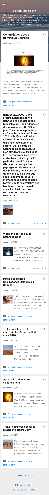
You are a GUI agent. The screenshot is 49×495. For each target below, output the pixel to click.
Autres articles (24, 475)
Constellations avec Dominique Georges (16, 36)
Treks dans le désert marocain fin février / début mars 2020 (19, 332)
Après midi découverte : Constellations (17, 381)
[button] (44, 35)
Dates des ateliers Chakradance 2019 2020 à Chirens (18, 282)
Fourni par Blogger (26, 485)
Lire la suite (10, 105)
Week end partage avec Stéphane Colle (17, 235)
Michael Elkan (31, 490)
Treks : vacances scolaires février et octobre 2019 (19, 428)
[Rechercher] (45, 5)
